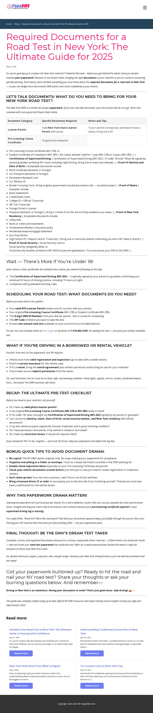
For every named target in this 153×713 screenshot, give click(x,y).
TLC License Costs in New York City (101, 666)
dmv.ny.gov (48, 330)
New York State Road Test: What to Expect (35, 666)
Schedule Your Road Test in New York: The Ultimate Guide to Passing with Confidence (40, 631)
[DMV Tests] (18, 6)
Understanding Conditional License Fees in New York (109, 631)
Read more (21, 653)
